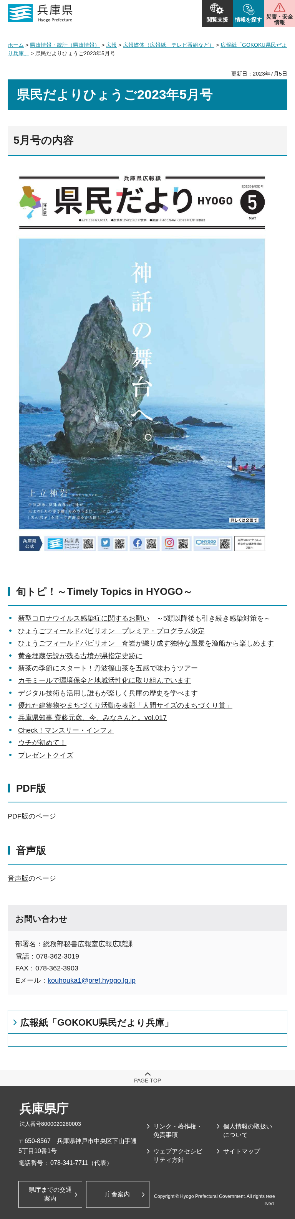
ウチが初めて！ (42, 742)
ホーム (16, 45)
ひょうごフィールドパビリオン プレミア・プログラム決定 (111, 631)
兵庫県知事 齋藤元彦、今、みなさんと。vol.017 (92, 718)
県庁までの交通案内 (50, 1193)
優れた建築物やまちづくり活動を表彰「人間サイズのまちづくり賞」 (125, 705)
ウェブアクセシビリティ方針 (177, 1155)
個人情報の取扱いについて (247, 1130)
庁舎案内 (117, 1194)
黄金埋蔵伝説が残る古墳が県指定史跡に (80, 656)
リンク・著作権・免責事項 (177, 1130)
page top (147, 1080)
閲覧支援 (217, 19)
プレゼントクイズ (45, 755)
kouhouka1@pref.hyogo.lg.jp (92, 980)
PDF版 (18, 816)
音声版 (18, 878)
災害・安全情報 (279, 19)
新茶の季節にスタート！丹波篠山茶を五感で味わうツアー (108, 668)
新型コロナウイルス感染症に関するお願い (83, 618)
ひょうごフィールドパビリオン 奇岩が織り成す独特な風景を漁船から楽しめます (146, 643)
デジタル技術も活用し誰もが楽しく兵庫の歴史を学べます (108, 693)
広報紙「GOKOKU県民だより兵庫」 (97, 1022)
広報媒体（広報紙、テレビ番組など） (168, 45)
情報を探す (248, 19)
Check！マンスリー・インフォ (66, 730)
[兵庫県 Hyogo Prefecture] (40, 13)
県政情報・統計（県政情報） (65, 45)
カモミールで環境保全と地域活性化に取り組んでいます (104, 680)
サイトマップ (241, 1151)
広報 (111, 45)
